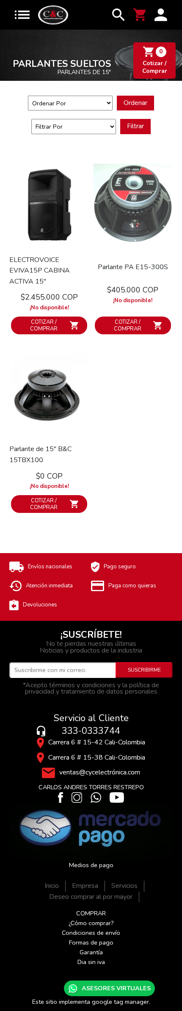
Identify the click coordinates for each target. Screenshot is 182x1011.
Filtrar (135, 126)
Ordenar (135, 102)
